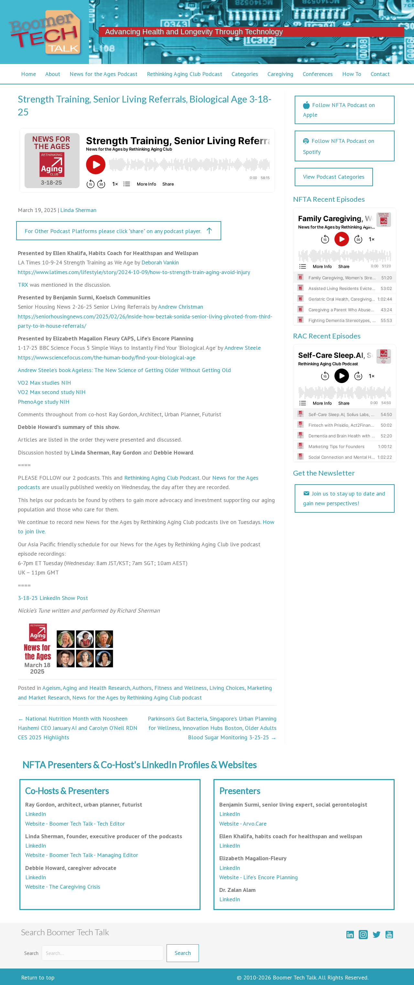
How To (351, 74)
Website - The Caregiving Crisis (62, 886)
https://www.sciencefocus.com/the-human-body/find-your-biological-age (106, 357)
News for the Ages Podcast (103, 74)
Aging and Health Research (96, 687)
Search (31, 953)
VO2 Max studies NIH (44, 382)
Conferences (318, 74)
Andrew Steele (242, 347)
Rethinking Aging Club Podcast (184, 74)
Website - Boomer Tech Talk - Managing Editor (81, 855)
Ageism (51, 687)
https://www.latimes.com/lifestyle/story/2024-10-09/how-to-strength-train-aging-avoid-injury (134, 272)
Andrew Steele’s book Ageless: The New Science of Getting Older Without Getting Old (124, 370)
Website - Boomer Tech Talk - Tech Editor (75, 823)
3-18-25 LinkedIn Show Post (53, 598)
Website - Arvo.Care (243, 823)
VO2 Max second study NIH (52, 392)
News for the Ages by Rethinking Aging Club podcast (137, 697)
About (52, 74)
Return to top (37, 977)
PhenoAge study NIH (44, 401)
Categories (245, 74)
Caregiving (280, 74)
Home (28, 74)
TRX (23, 284)
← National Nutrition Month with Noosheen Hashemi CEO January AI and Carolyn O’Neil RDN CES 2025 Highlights (77, 728)
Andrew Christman (180, 306)
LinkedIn (35, 814)
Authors (142, 687)
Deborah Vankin (160, 262)
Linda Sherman (78, 210)
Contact (380, 74)
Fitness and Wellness (180, 687)
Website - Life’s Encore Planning (258, 877)
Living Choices (227, 687)
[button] (118, 230)
